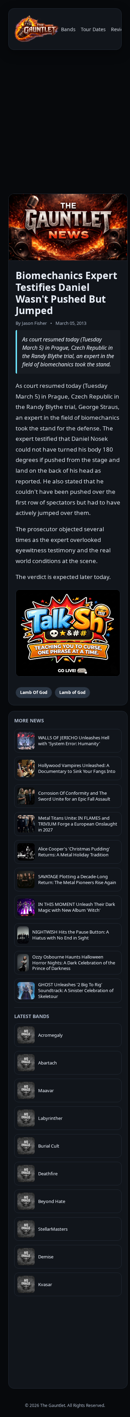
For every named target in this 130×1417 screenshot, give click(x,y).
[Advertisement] (65, 123)
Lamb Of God (33, 692)
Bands (68, 29)
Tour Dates (93, 29)
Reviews (120, 29)
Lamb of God (72, 692)
